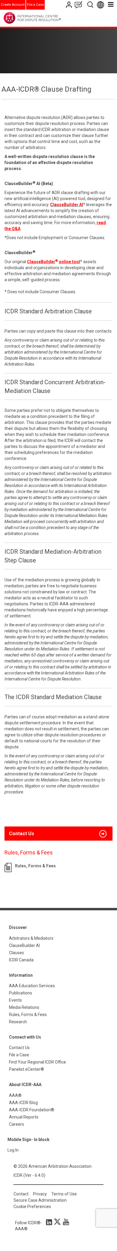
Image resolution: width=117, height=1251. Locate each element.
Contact (21, 1194)
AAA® (15, 1095)
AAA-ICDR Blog (23, 1102)
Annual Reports (23, 1117)
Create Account (13, 5)
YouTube (64, 1222)
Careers (16, 1124)
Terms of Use (64, 1194)
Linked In (50, 1222)
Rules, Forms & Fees (35, 865)
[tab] (58, 833)
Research (18, 1021)
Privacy (40, 1194)
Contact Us (69, 4)
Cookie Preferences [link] (32, 1206)
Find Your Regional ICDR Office (37, 1062)
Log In (13, 1150)
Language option (101, 4)
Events (15, 1000)
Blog (80, 4)
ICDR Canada (21, 959)
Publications (20, 993)
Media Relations (24, 1007)
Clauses (16, 952)
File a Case (35, 5)
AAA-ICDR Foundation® (31, 1109)
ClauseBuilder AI (24, 945)
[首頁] (44, 18)
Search (91, 4)
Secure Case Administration (40, 1200)
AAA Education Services (32, 985)
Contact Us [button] (21, 833)
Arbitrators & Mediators (31, 938)
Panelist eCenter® (26, 1069)
